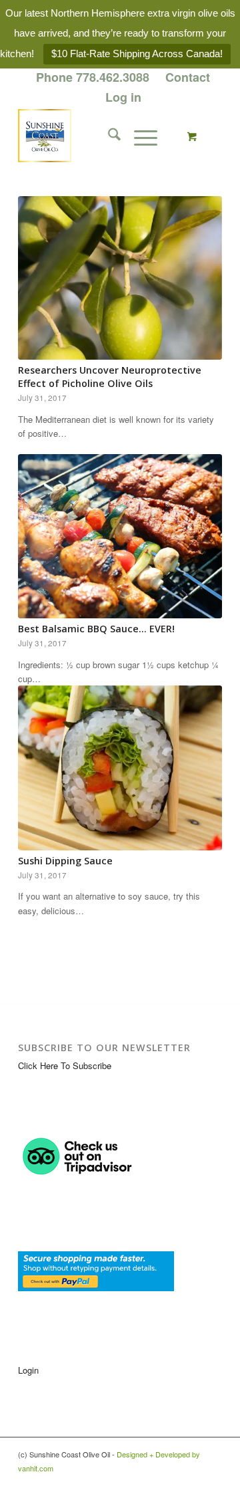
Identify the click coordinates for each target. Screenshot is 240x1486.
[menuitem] (93, 78)
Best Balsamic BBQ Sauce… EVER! (96, 628)
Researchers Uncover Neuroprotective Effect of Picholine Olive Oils (109, 377)
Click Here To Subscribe (64, 1065)
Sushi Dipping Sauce (65, 860)
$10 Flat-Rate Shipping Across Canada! (137, 53)
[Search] (108, 135)
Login (28, 1370)
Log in (123, 97)
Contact (187, 77)
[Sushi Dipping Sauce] (120, 767)
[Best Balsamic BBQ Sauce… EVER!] (120, 536)
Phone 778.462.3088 (92, 77)
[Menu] (139, 135)
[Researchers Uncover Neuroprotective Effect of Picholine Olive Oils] (120, 278)
